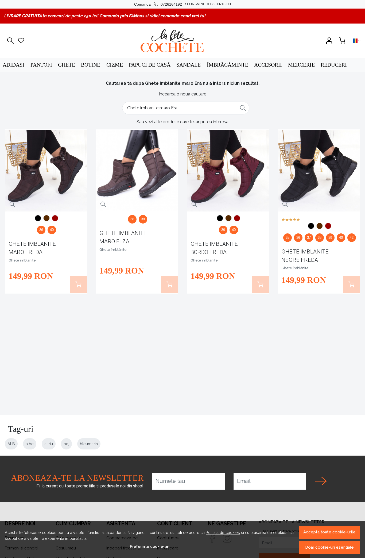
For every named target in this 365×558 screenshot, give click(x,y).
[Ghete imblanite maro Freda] (46, 170)
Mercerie (301, 65)
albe (30, 443)
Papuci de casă (149, 65)
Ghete (66, 65)
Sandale (188, 65)
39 (143, 219)
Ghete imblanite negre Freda (305, 255)
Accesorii (268, 65)
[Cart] (342, 41)
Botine (90, 65)
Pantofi (41, 65)
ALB (11, 443)
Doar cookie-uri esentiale (329, 547)
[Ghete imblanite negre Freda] (38, 219)
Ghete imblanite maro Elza (123, 237)
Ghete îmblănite (22, 260)
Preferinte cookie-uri (149, 546)
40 (52, 230)
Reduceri (334, 65)
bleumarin (89, 443)
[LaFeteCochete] (172, 41)
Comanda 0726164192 (158, 4)
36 (41, 230)
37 (309, 238)
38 (132, 219)
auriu (48, 443)
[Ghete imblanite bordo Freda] (55, 219)
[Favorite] (21, 41)
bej (66, 443)
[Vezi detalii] (12, 204)
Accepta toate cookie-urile (329, 532)
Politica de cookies (223, 532)
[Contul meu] (329, 41)
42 (352, 238)
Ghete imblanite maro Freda (32, 248)
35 (287, 238)
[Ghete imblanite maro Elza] (137, 170)
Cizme (114, 65)
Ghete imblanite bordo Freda (214, 248)
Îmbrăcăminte (227, 65)
